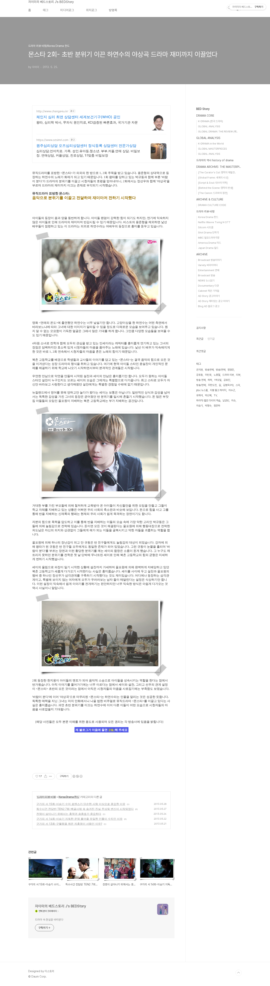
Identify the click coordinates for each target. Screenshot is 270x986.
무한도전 (212, 385)
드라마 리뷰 (228, 374)
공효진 (227, 379)
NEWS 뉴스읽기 (206, 280)
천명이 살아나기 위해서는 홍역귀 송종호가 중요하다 (68, 813)
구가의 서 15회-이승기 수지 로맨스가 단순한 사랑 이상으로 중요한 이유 (80, 804)
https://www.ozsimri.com (52, 140)
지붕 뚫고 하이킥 (218, 390)
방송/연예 (201, 385)
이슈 (233, 400)
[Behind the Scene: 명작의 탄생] (215, 187)
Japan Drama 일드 (208, 247)
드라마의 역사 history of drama (214, 160)
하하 (210, 379)
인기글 (211, 338)
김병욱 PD (228, 385)
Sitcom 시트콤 (205, 227)
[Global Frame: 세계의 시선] (213, 177)
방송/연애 (220, 369)
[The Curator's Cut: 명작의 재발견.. (217, 172)
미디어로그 (67, 10)
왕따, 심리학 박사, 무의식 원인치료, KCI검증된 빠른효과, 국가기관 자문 (87, 122)
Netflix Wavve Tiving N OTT (214, 222)
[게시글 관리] (50, 776)
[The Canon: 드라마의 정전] (213, 193)
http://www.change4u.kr (52, 111)
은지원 (199, 369)
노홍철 (217, 374)
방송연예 (209, 369)
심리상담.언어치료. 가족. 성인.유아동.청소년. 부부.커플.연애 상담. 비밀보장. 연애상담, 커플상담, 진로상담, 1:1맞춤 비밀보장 (88, 153)
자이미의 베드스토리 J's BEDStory (51, 2)
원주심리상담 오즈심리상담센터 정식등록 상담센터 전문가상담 (86, 145)
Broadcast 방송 (206, 275)
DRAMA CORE (205, 115)
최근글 (199, 338)
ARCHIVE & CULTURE (209, 199)
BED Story (203, 108)
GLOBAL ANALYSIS (209, 126)
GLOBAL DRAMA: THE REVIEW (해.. (218, 131)
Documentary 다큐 (208, 285)
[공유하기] (45, 776)
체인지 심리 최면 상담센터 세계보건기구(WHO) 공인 (78, 117)
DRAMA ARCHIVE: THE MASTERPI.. (218, 166)
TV (215, 395)
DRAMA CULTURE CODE (212, 205)
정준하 (217, 405)
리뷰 (238, 374)
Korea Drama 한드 (69, 796)
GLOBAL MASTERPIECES (212, 148)
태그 (45, 10)
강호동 (199, 374)
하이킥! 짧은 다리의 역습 (208, 400)
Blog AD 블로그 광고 (208, 306)
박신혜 (208, 395)
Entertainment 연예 (208, 270)
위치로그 (91, 10)
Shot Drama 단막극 (208, 232)
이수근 (231, 390)
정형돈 (231, 369)
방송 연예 (201, 379)
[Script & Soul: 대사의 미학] (213, 182)
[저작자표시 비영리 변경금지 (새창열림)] (77, 776)
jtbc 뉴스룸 (202, 390)
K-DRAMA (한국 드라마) (210, 121)
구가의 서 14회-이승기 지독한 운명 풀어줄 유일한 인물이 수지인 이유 (79, 818)
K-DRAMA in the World (211, 143)
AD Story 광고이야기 (209, 295)
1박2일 (217, 379)
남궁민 (226, 400)
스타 (238, 385)
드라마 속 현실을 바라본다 (49, 919)
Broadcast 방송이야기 (210, 260)
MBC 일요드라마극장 (208, 237)
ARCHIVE (202, 254)
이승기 (199, 405)
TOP (238, 973)
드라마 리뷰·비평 (46, 796)
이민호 (208, 374)
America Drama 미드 (209, 242)
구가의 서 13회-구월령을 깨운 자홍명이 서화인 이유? (69, 823)
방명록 (113, 10)
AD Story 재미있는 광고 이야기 (214, 301)
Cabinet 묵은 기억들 (208, 290)
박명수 (208, 405)
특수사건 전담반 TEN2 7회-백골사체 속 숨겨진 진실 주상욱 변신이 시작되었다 (85, 809)
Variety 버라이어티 (208, 265)
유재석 (199, 395)
